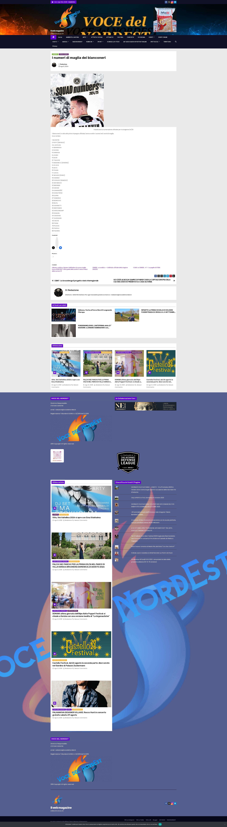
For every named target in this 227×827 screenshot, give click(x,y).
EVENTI (151, 37)
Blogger (155, 820)
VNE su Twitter (140, 820)
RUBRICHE (89, 42)
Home (60, 37)
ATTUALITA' (56, 352)
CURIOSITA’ (130, 37)
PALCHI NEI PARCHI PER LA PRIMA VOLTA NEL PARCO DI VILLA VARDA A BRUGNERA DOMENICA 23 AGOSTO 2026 (96, 383)
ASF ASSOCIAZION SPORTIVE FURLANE (135, 42)
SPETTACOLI (155, 42)
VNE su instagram (129, 820)
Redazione (63, 64)
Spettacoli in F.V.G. (106, 352)
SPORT (100, 42)
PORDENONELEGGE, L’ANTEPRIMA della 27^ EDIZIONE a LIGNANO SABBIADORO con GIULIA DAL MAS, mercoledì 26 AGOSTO (95, 328)
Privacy (54, 46)
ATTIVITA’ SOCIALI (97, 37)
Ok (160, 824)
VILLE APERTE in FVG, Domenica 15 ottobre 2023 (147, 498)
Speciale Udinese (64, 54)
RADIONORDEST (77, 42)
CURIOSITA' (55, 54)
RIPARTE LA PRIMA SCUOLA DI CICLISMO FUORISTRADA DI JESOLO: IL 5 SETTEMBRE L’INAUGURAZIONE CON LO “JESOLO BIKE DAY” (158, 313)
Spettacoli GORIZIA (136, 352)
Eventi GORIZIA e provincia (123, 352)
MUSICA (65, 42)
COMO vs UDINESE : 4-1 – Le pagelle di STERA (146, 267)
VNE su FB (148, 820)
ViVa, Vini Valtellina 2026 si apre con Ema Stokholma (76, 517)
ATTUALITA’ (110, 37)
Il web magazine (57, 31)
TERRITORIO (167, 42)
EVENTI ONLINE (162, 37)
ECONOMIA (141, 37)
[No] (225, 824)
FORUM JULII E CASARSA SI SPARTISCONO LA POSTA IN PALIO (152, 553)
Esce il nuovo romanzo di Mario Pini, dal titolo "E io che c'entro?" (153, 546)
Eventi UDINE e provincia (59, 709)
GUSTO (54, 42)
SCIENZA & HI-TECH (113, 42)
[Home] (53, 37)
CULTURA (120, 37)
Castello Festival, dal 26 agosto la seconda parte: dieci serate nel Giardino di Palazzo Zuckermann (159, 382)
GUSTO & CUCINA (64, 352)
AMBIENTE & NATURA (72, 37)
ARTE (84, 37)
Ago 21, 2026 (57, 385)
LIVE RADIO (162, 820)
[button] (175, 42)
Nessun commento (80, 520)
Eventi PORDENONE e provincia (92, 352)
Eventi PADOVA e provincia (155, 352)
